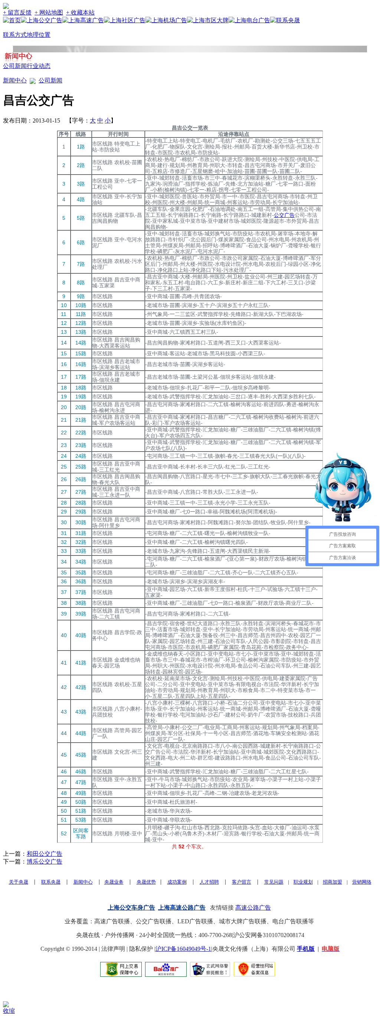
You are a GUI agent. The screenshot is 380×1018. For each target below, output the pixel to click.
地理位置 (38, 35)
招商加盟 (332, 882)
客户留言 (241, 882)
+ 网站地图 (49, 12)
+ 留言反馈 (17, 12)
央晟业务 (114, 882)
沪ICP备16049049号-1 (183, 949)
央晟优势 (146, 882)
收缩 (9, 1011)
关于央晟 (18, 882)
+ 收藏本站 (80, 12)
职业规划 (303, 882)
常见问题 (274, 882)
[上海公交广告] (41, 20)
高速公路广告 (253, 907)
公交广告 (284, 215)
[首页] (12, 20)
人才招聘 (209, 882)
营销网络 (361, 882)
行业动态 (38, 66)
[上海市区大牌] (208, 20)
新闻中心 (15, 80)
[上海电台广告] (249, 20)
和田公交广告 (44, 854)
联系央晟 (50, 882)
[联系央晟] (285, 20)
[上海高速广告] (83, 20)
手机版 (306, 949)
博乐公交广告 (44, 861)
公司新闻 (15, 66)
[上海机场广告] (166, 20)
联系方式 (15, 35)
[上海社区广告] (124, 20)
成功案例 (177, 882)
